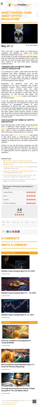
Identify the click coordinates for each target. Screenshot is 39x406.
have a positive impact (30, 55)
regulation (27, 222)
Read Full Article (6, 295)
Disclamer (6, 402)
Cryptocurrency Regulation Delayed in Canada (16, 179)
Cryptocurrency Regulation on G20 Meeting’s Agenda (18, 171)
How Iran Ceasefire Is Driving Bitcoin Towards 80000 (16, 341)
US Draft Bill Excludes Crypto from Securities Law (17, 175)
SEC (4, 224)
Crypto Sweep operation (21, 135)
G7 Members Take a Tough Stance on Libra (15, 167)
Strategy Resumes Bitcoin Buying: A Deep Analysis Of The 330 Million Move (18, 389)
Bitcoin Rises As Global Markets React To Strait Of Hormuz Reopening (17, 365)
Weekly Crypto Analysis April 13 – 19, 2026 (18, 292)
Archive (30, 400)
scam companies (15, 96)
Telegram (16, 402)
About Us (11, 402)
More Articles (33, 252)
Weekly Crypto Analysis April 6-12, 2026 (17, 314)
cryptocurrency (15, 222)
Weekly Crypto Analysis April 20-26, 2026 (18, 271)
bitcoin (8, 222)
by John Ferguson (33, 45)
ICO (22, 222)
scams (32, 222)
